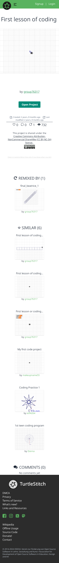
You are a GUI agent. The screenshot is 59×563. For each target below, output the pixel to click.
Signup (39, 4)
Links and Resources (15, 508)
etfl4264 (31, 413)
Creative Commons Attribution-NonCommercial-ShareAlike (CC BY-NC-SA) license (29, 139)
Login (52, 4)
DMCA (6, 493)
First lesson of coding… (29, 235)
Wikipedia (8, 524)
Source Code (10, 532)
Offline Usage (10, 528)
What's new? (10, 504)
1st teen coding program (29, 425)
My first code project (29, 349)
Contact (7, 539)
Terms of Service (12, 500)
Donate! (7, 536)
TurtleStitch (33, 484)
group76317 (31, 92)
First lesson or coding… (29, 311)
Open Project (30, 104)
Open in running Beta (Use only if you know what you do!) (29, 157)
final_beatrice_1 (29, 186)
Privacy (7, 496)
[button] (15, 5)
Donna (31, 451)
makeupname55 (31, 375)
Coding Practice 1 (29, 387)
